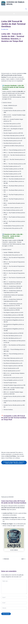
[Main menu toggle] (14, 13)
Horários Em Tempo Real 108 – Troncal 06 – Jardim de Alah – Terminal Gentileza (14, 462)
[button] (26, 9)
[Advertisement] (14, 58)
